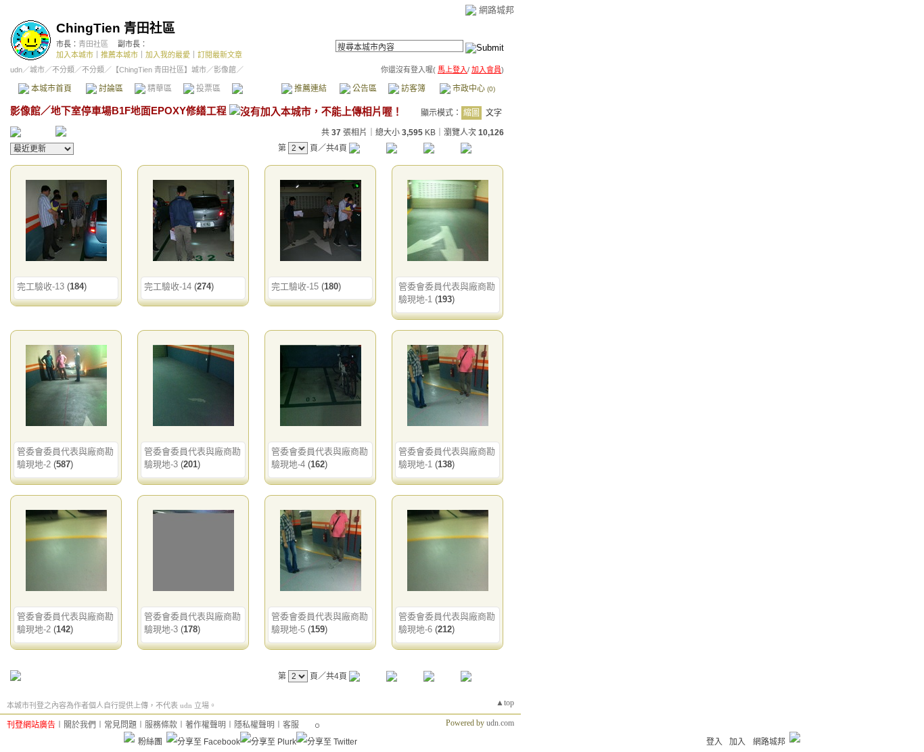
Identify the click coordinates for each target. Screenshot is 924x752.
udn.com (500, 723)
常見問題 (120, 725)
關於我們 (80, 725)
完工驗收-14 (167, 286)
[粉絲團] (129, 737)
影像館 (256, 88)
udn (16, 70)
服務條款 (161, 725)
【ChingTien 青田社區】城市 (159, 70)
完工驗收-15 (295, 286)
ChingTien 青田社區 (115, 28)
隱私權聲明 (254, 725)
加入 (737, 742)
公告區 (363, 88)
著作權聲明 (205, 725)
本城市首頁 (50, 88)
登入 (714, 742)
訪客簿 (412, 88)
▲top (505, 702)
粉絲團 (150, 742)
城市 (37, 70)
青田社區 (93, 44)
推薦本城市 (119, 55)
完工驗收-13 (40, 286)
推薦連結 (309, 88)
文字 (494, 113)
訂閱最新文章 (220, 55)
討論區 (110, 88)
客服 (291, 725)
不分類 (63, 70)
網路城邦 (496, 10)
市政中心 (473, 88)
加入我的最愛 (167, 55)
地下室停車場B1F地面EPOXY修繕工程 (139, 110)
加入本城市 (74, 55)
